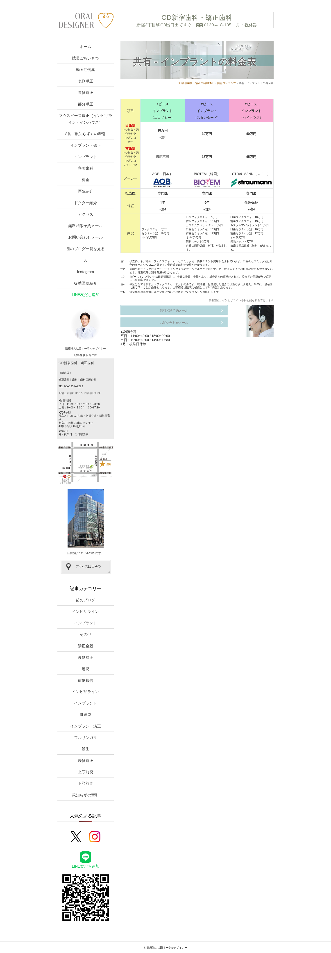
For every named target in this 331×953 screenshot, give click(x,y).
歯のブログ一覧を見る (85, 248)
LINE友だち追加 (85, 294)
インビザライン (85, 611)
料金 (85, 179)
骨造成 (85, 714)
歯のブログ (85, 599)
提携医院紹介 (85, 283)
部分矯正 (85, 104)
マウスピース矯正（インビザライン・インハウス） (85, 118)
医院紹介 (85, 191)
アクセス (85, 214)
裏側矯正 (85, 92)
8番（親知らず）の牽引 (85, 133)
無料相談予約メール (174, 310)
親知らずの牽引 (85, 795)
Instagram (85, 271)
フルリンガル (85, 737)
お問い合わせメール (174, 322)
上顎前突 (85, 771)
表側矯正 (85, 81)
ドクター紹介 (85, 202)
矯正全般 (85, 645)
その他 (85, 634)
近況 (85, 668)
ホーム (85, 46)
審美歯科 (85, 168)
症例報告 (85, 680)
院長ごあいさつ (85, 58)
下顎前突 (85, 783)
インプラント (85, 156)
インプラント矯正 (85, 145)
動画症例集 (85, 69)
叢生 (85, 748)
